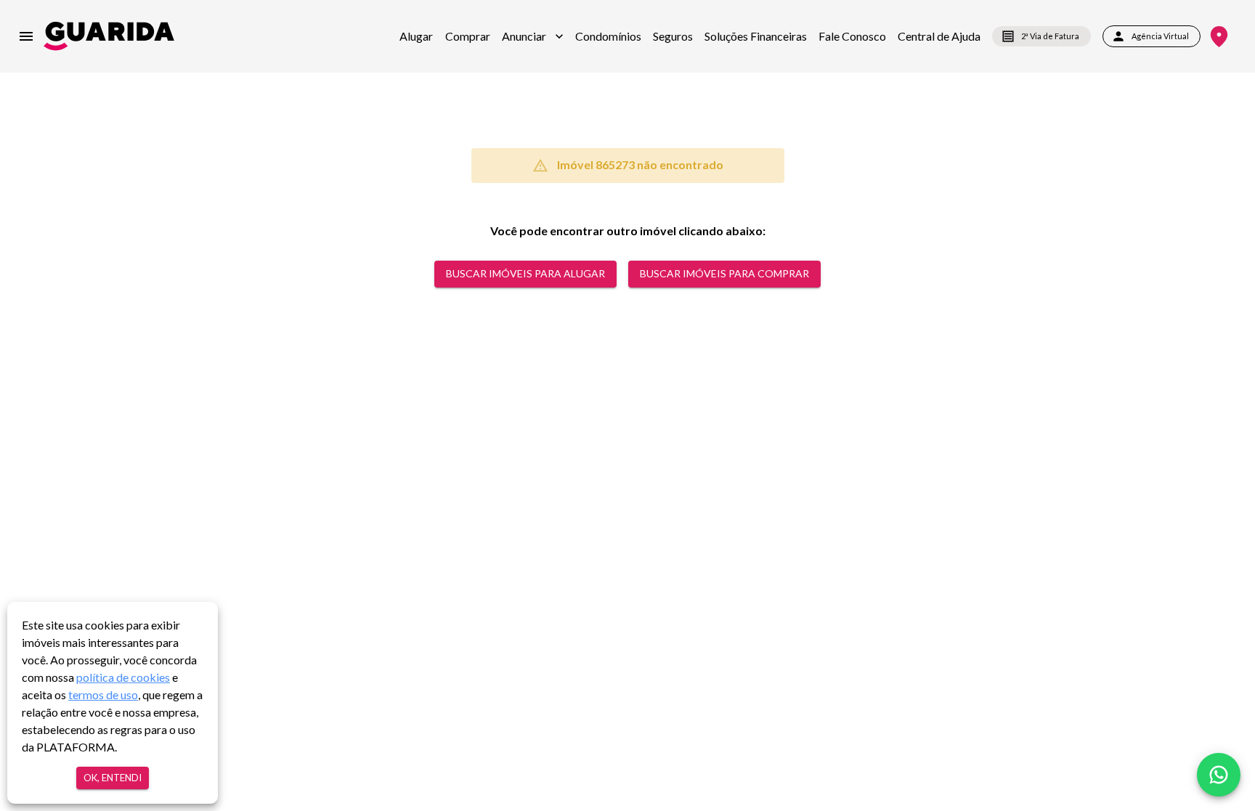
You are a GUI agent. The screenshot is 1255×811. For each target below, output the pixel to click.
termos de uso (103, 694)
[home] (109, 36)
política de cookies (123, 677)
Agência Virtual (1160, 36)
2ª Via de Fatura (1050, 36)
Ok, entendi (113, 777)
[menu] (26, 36)
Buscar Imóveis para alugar (525, 273)
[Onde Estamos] (1219, 36)
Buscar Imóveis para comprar (724, 273)
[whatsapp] (1218, 774)
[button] (532, 36)
